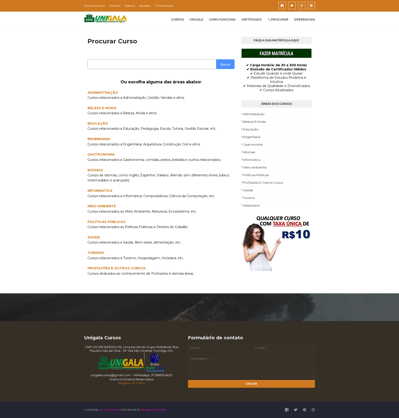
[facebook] (282, 5)
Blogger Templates (153, 409)
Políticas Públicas (256, 175)
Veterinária (251, 205)
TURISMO (96, 253)
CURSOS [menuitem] (177, 19)
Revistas (144, 5)
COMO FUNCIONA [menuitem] (222, 19)
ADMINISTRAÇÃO (103, 92)
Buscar (225, 64)
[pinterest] (311, 5)
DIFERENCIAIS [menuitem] (304, 19)
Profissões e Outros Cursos (263, 182)
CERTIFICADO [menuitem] (251, 19)
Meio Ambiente (254, 167)
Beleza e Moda (254, 121)
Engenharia (251, 137)
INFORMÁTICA (100, 191)
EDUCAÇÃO (98, 123)
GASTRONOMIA (101, 154)
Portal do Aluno (94, 5)
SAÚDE (94, 237)
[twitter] (292, 5)
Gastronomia (253, 144)
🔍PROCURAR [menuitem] (278, 19)
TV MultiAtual (164, 5)
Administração (254, 114)
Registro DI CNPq (131, 383)
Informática (251, 160)
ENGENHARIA (99, 139)
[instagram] (301, 5)
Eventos (115, 5)
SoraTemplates (109, 409)
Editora (130, 5)
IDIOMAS (95, 170)
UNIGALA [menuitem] (196, 19)
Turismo (249, 198)
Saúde (248, 190)
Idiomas (249, 152)
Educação (250, 129)
